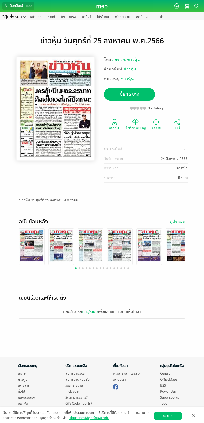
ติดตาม (156, 128)
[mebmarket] (115, 386)
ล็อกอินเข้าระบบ (20, 5)
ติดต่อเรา (119, 379)
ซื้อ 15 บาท (129, 94)
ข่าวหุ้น (129, 69)
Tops (163, 403)
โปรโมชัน (103, 17)
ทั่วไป (21, 391)
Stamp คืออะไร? (76, 397)
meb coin (72, 391)
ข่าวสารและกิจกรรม (126, 373)
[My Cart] (186, 6)
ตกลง (168, 416)
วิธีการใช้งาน (74, 385)
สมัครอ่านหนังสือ (77, 379)
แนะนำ (159, 17)
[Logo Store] (102, 5)
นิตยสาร (24, 385)
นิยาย (22, 373)
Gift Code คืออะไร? (78, 403)
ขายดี (51, 17)
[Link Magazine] (31, 245)
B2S (163, 385)
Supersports (169, 397)
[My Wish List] (176, 6)
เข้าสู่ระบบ (90, 312)
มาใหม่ (86, 17)
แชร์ (177, 128)
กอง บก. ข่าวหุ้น (126, 59)
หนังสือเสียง (26, 397)
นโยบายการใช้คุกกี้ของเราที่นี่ (89, 418)
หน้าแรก (36, 17)
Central (165, 373)
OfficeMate (168, 379)
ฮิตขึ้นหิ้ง (142, 17)
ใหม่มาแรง (68, 17)
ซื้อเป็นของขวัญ (135, 128)
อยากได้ (114, 128)
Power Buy (168, 391)
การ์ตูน (23, 379)
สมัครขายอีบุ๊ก (75, 373)
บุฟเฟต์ (23, 403)
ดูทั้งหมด (177, 221)
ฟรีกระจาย (122, 17)
